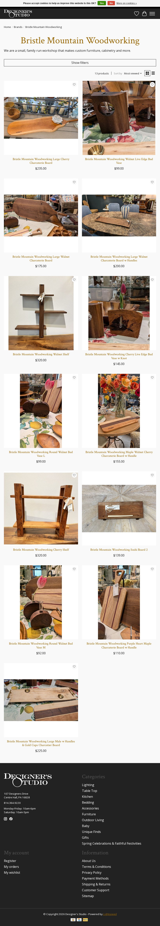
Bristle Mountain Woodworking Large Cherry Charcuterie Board (41, 161)
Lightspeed (110, 914)
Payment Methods (95, 878)
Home (7, 27)
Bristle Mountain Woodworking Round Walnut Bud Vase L (41, 454)
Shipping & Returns (96, 884)
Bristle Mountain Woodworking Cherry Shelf (41, 550)
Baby (85, 826)
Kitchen (87, 796)
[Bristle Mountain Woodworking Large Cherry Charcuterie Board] (41, 118)
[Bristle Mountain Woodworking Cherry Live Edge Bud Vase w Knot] (119, 313)
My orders (11, 867)
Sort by (118, 73)
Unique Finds (91, 832)
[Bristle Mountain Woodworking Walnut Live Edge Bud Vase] (119, 118)
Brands (18, 27)
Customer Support (95, 890)
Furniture (89, 814)
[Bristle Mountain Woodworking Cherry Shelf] (41, 508)
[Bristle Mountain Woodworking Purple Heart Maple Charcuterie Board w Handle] (119, 602)
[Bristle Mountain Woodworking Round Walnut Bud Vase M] (41, 602)
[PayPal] (85, 920)
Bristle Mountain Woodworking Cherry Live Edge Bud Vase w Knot (119, 356)
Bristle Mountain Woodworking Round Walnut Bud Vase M (41, 645)
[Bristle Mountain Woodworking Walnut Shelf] (41, 313)
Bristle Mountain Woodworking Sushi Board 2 (119, 550)
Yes (102, 3)
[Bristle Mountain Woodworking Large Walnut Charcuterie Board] (41, 215)
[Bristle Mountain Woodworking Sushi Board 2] (119, 508)
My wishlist (12, 872)
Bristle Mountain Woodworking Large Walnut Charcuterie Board (40, 259)
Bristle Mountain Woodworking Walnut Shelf (41, 354)
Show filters (80, 63)
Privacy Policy (91, 872)
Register (10, 861)
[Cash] (73, 920)
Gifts (85, 837)
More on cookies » (126, 3)
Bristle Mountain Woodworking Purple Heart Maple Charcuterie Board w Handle (119, 645)
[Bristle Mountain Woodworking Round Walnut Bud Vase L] (41, 411)
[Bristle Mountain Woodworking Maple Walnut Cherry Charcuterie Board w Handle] (119, 411)
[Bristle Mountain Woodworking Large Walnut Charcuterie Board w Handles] (119, 215)
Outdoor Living (93, 820)
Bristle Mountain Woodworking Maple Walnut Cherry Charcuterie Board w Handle (119, 454)
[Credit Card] (79, 920)
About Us (89, 861)
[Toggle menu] (152, 14)
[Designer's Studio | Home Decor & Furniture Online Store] (18, 14)
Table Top (89, 791)
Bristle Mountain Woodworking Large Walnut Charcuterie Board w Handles (119, 259)
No (111, 3)
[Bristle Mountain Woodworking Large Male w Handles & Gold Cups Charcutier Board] (41, 700)
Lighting (88, 785)
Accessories (90, 808)
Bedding (88, 802)
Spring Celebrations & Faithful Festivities (111, 843)
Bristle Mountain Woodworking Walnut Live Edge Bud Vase (119, 161)
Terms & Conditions (96, 867)
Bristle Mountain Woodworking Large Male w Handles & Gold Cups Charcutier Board (41, 743)
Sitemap (88, 896)
